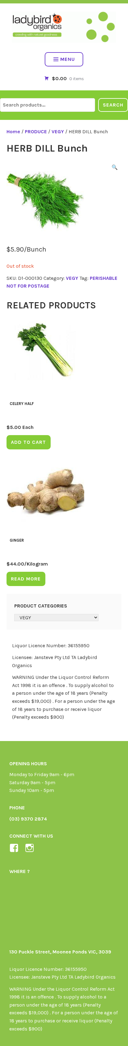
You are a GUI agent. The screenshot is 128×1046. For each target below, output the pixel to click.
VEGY (58, 131)
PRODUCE (36, 131)
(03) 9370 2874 (28, 819)
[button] (115, 168)
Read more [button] (26, 579)
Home (13, 131)
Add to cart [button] (28, 442)
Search (113, 105)
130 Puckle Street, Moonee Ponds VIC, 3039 (60, 952)
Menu (67, 59)
